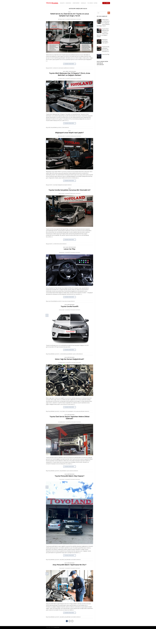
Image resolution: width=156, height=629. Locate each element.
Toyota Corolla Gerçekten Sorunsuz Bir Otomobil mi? (69, 190)
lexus (63, 301)
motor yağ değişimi (69, 411)
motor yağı (76, 411)
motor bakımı (62, 411)
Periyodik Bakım (72, 71)
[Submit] (109, 13)
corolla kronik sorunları (57, 243)
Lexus (67, 247)
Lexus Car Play (69, 249)
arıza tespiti (55, 184)
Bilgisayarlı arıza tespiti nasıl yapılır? (69, 133)
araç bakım (62, 559)
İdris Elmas (73, 19)
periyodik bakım (69, 353)
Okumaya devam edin (69, 63)
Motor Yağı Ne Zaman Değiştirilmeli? (69, 359)
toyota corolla (75, 353)
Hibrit (67, 71)
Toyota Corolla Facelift (69, 306)
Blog (64, 71)
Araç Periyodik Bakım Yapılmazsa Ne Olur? (69, 565)
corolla (61, 353)
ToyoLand (73, 252)
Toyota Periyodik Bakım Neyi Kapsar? (69, 476)
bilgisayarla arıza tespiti (62, 184)
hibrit (63, 127)
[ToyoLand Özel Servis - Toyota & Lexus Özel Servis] (52, 3)
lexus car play (67, 301)
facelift (64, 353)
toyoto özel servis (70, 470)
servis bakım (73, 559)
